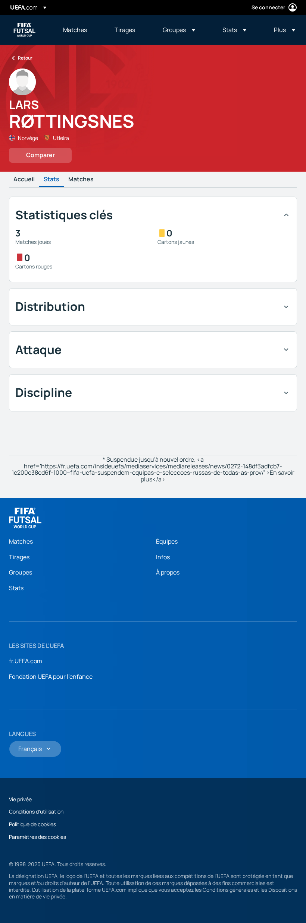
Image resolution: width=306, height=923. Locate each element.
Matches (81, 179)
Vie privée (20, 799)
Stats (51, 179)
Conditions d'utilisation (36, 811)
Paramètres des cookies (37, 836)
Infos (163, 557)
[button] (179, 30)
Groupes (20, 572)
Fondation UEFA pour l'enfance (51, 676)
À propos (167, 572)
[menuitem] (79, 30)
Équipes (167, 541)
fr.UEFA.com (25, 661)
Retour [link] (25, 58)
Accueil (24, 179)
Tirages (19, 557)
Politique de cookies (32, 824)
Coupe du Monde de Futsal (24, 30)
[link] (75, 30)
